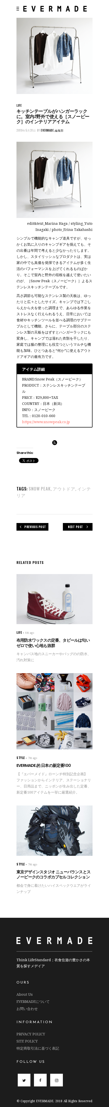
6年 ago (29, 633)
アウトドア (64, 488)
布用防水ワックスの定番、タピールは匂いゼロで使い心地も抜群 (53, 643)
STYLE (20, 757)
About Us (24, 994)
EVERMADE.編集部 (52, 130)
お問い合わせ (27, 1008)
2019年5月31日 (26, 130)
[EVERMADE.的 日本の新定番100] (54, 711)
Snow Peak (40, 488)
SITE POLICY (27, 1041)
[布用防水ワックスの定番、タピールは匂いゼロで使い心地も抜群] (54, 599)
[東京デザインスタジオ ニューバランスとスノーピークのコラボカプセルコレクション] (54, 830)
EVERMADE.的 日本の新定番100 (43, 765)
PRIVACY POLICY (30, 1034)
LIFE (19, 105)
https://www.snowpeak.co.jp (46, 421)
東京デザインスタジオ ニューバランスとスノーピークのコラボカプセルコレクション (53, 874)
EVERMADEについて (33, 1001)
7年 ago (32, 758)
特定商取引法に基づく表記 (37, 1048)
